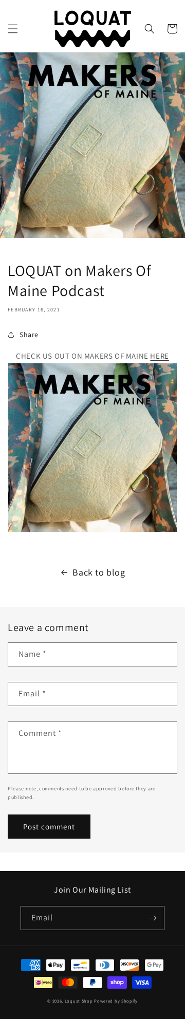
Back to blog (98, 572)
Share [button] (29, 334)
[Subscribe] (152, 918)
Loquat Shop (79, 1001)
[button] (13, 28)
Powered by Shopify (116, 1001)
